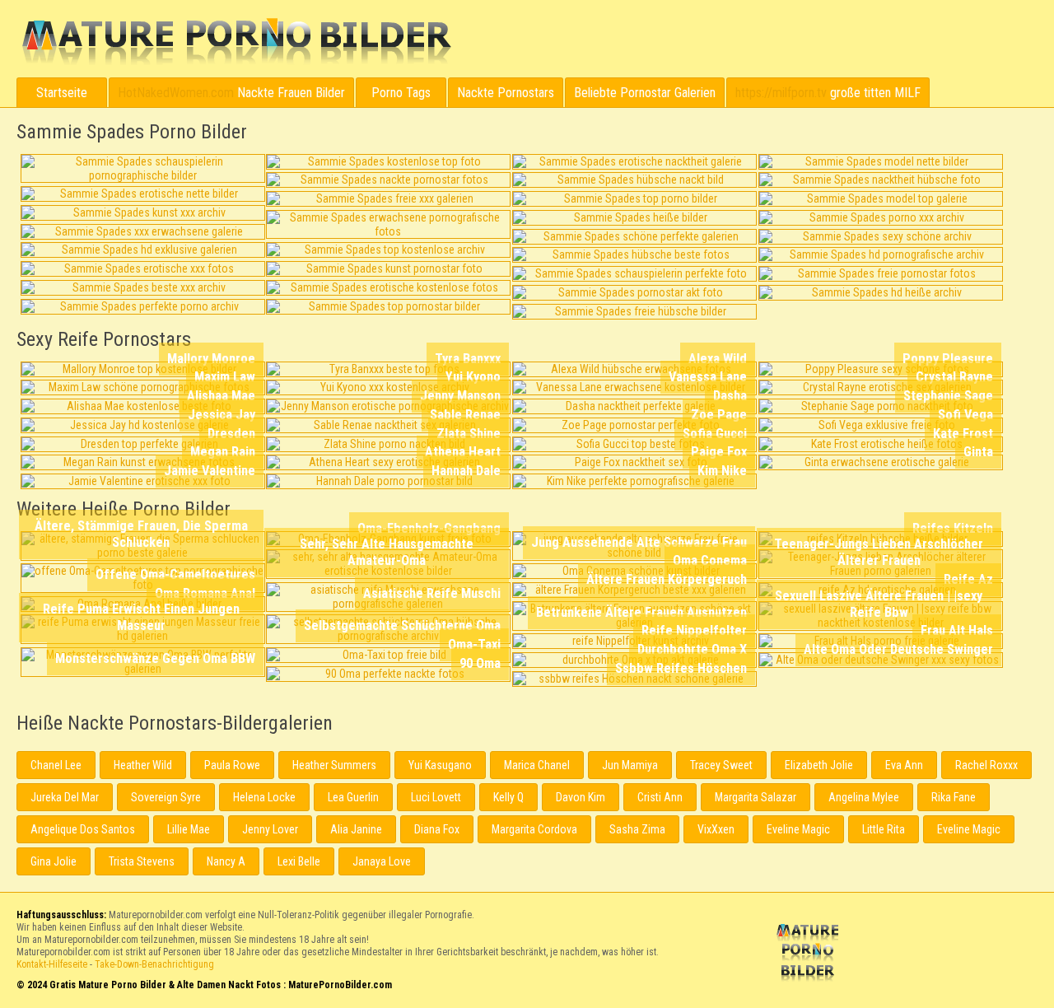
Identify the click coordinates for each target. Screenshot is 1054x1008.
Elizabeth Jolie (819, 765)
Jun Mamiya (630, 765)
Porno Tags (401, 92)
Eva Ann (904, 765)
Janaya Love (381, 861)
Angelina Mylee (863, 797)
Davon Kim (580, 797)
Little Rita (883, 829)
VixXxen (716, 829)
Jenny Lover (270, 829)
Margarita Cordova (534, 829)
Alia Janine (356, 829)
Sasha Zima (637, 829)
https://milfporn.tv (781, 92)
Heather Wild (143, 765)
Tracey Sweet (721, 765)
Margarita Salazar (755, 797)
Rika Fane (953, 797)
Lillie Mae (188, 829)
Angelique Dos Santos (82, 829)
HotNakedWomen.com (176, 92)
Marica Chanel (537, 765)
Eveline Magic (798, 829)
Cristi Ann (660, 797)
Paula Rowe (232, 765)
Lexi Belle (298, 861)
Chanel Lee (56, 765)
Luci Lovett (436, 797)
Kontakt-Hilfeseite (51, 964)
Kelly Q (508, 797)
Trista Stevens (142, 861)
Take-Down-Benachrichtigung (154, 964)
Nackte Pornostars (505, 92)
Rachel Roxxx (986, 765)
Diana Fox (436, 829)
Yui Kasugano (440, 765)
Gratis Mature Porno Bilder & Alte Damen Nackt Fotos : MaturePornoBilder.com (810, 954)
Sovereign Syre (166, 797)
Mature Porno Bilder (235, 42)
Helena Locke (264, 797)
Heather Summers (334, 765)
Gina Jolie (53, 861)
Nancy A (226, 861)
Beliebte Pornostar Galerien (645, 92)
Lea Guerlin (353, 797)
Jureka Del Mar (64, 797)
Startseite (61, 92)
